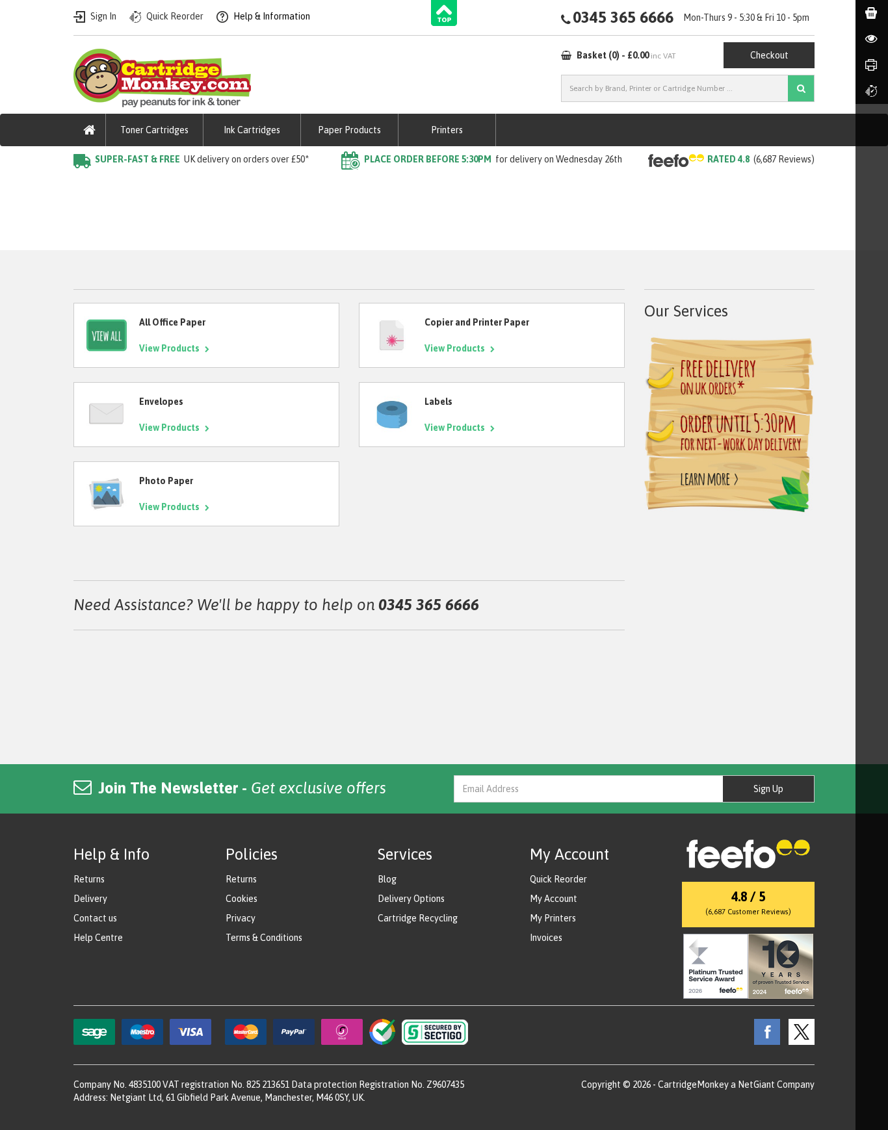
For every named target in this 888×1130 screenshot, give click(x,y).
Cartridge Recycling (418, 918)
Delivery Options (411, 898)
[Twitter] (798, 1031)
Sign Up (768, 789)
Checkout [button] (769, 55)
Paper (124, 185)
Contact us (95, 918)
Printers (447, 130)
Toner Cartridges (154, 130)
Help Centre (98, 937)
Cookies (241, 898)
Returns (89, 879)
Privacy (240, 918)
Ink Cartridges (252, 130)
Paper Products (349, 130)
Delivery (90, 898)
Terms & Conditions (264, 937)
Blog (387, 879)
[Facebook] (764, 1031)
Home (85, 185)
